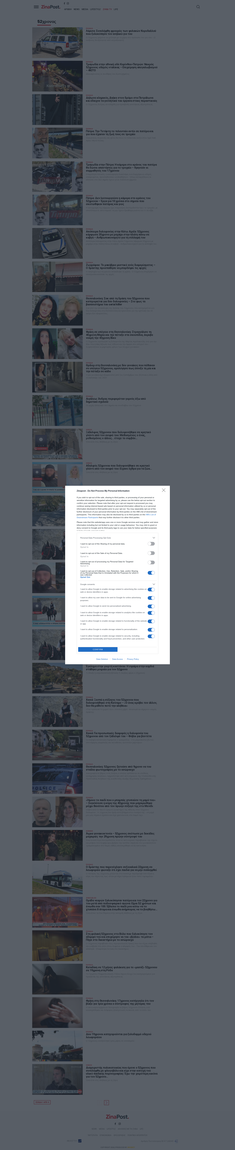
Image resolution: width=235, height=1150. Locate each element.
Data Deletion (102, 659)
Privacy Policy (133, 659)
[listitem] (117, 537)
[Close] (164, 491)
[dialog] (117, 575)
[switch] (151, 544)
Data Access (117, 659)
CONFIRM (98, 649)
